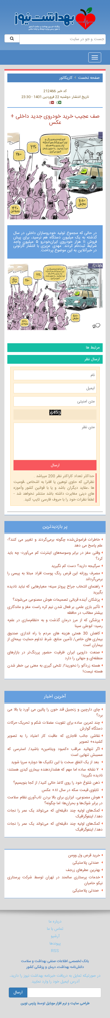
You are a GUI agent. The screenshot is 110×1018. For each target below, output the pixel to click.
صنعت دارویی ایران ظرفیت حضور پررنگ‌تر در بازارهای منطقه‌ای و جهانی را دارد (55, 655)
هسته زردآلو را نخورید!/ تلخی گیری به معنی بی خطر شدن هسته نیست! (55, 668)
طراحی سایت (79, 1003)
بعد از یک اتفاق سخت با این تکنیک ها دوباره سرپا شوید (55, 762)
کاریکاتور (65, 78)
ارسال (18, 992)
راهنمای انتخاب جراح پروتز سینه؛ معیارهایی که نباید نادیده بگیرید (55, 589)
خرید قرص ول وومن (84, 855)
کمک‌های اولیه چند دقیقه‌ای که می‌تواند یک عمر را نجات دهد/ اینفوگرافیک (55, 813)
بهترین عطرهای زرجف (83, 870)
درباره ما (55, 922)
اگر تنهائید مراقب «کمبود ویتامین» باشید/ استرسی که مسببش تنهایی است (55, 752)
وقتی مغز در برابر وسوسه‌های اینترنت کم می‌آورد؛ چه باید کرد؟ (55, 556)
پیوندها (55, 944)
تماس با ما (55, 929)
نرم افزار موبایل (56, 1003)
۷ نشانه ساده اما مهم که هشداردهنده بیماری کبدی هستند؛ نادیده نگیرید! (55, 772)
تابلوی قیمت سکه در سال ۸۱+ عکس (71, 790)
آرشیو (55, 936)
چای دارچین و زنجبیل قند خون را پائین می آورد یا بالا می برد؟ (55, 712)
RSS (55, 951)
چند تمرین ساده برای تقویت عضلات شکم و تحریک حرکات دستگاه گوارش (55, 726)
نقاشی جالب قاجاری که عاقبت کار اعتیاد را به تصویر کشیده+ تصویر (55, 739)
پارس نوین (28, 1003)
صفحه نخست (89, 78)
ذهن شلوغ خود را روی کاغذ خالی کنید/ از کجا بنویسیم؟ (56, 783)
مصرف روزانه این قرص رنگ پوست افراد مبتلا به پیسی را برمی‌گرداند (55, 576)
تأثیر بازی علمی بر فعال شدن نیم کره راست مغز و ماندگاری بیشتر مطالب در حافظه (55, 610)
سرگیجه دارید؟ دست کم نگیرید (75, 566)
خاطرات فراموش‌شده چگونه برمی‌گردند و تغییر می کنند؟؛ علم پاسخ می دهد (55, 543)
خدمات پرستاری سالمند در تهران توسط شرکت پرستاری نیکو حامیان (55, 880)
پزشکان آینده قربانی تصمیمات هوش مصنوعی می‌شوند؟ (56, 600)
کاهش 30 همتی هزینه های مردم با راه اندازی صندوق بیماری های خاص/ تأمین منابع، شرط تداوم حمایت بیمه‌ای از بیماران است (55, 639)
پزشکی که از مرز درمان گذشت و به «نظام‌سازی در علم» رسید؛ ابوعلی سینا (55, 623)
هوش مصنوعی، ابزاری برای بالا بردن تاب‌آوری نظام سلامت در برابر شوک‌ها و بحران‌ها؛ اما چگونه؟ (55, 800)
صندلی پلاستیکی (86, 863)
